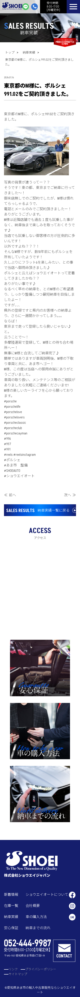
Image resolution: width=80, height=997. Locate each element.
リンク (13, 969)
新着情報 (11, 894)
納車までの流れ (38, 928)
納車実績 (29, 52)
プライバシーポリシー (40, 969)
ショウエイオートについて (47, 894)
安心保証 (11, 928)
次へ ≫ (70, 495)
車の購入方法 (36, 916)
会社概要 (33, 905)
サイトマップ (17, 974)
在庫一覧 (11, 905)
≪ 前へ (10, 495)
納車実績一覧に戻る (38, 511)
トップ (9, 52)
